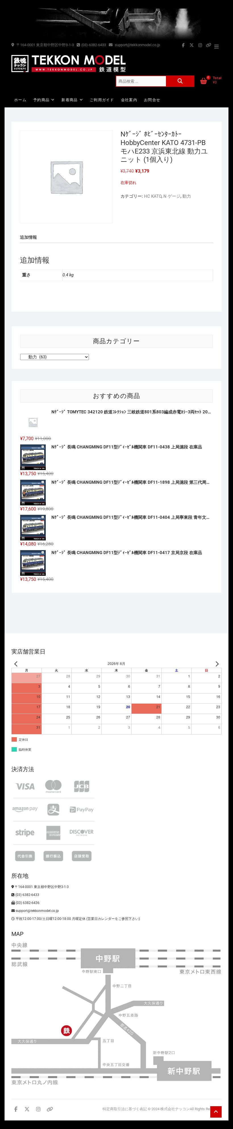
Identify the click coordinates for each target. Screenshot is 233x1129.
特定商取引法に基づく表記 (125, 1109)
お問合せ (152, 100)
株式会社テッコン (175, 1109)
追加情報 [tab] (28, 237)
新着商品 (69, 100)
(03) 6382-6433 (26, 895)
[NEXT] (216, 663)
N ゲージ (171, 196)
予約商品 (41, 100)
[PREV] (16, 663)
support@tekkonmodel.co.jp (137, 45)
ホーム (20, 100)
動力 (186, 196)
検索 (180, 81)
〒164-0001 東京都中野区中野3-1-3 (45, 45)
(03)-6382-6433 (93, 45)
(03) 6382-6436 (27, 903)
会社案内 (129, 100)
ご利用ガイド (102, 100)
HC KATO (152, 196)
